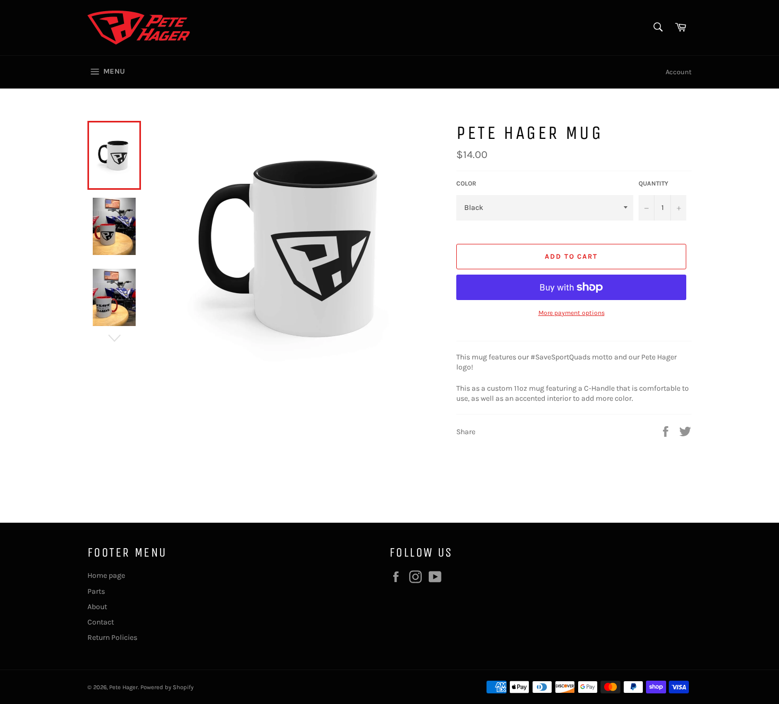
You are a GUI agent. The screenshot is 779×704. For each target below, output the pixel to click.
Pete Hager (123, 687)
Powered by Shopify (166, 687)
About (97, 606)
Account (679, 72)
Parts (96, 591)
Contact (100, 622)
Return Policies (112, 637)
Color (466, 183)
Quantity (653, 183)
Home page (106, 575)
